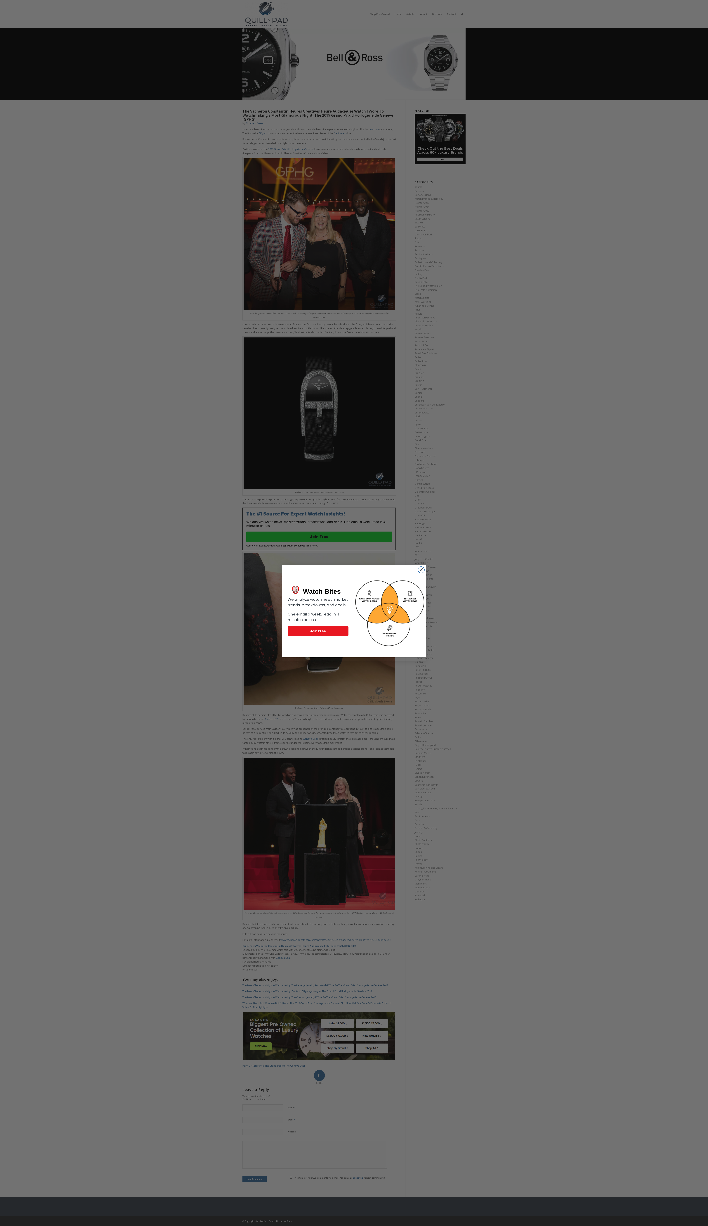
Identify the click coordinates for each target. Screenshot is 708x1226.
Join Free (318, 631)
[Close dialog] (421, 570)
